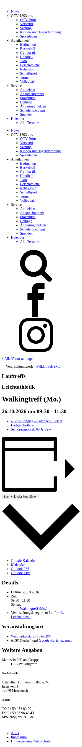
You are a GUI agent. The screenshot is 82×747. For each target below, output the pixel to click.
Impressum (19, 737)
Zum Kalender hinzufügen (20, 496)
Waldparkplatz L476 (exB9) (31, 636)
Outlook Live (20, 573)
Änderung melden (33, 106)
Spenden (26, 114)
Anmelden (27, 90)
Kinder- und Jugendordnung (40, 32)
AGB (15, 733)
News (15, 11)
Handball (26, 57)
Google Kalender (23, 560)
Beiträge (26, 102)
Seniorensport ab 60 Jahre (31, 429)
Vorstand (26, 24)
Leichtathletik (30, 65)
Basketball (27, 49)
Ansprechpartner (32, 94)
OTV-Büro (28, 20)
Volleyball (27, 81)
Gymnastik (28, 53)
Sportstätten (28, 36)
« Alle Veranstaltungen (18, 359)
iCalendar (18, 565)
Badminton (28, 44)
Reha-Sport (28, 69)
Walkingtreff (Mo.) (33, 608)
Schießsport (28, 73)
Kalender (17, 118)
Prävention (28, 98)
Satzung (26, 28)
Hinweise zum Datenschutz (30, 741)
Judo (23, 61)
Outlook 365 (20, 569)
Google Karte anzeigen (55, 640)
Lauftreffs (56, 613)
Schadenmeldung (32, 110)
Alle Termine (29, 123)
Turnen (25, 77)
